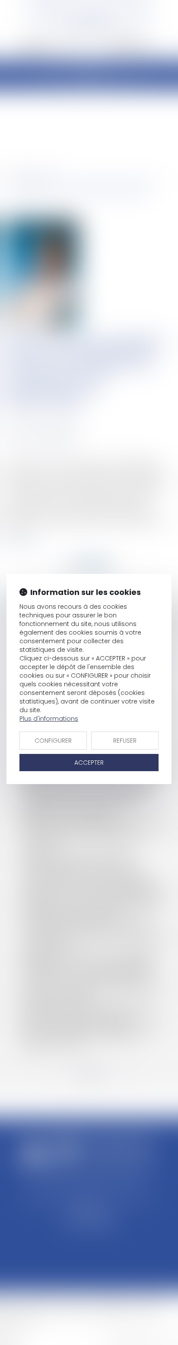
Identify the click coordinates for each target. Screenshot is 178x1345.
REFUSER (125, 740)
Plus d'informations (48, 718)
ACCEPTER (89, 762)
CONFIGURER (53, 740)
